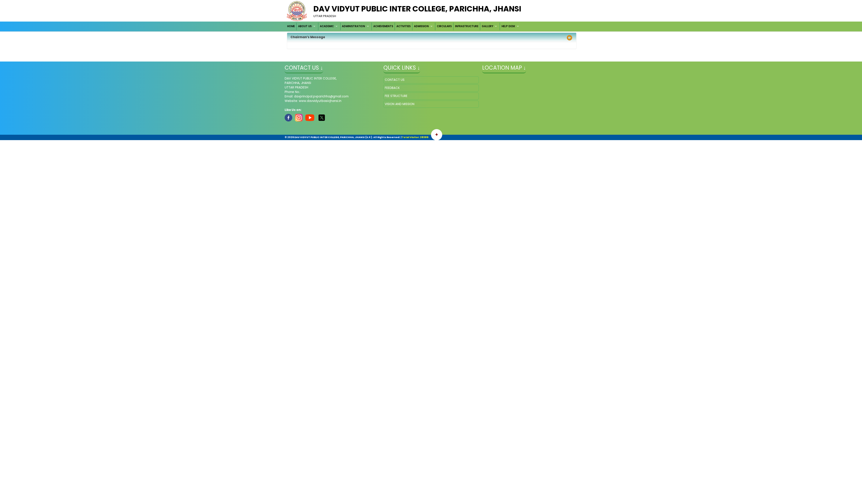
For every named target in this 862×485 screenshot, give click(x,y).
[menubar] (404, 26)
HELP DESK (508, 26)
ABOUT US (305, 26)
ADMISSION (421, 26)
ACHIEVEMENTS (383, 26)
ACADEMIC (327, 26)
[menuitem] (291, 26)
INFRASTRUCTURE (466, 26)
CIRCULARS (444, 26)
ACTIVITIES (403, 26)
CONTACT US (395, 80)
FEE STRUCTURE (396, 96)
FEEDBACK (392, 88)
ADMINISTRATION (353, 26)
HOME (291, 26)
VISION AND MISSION (399, 104)
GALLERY (487, 26)
